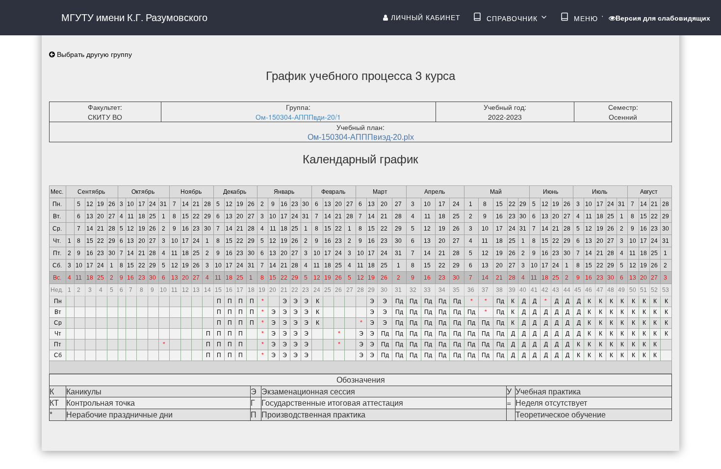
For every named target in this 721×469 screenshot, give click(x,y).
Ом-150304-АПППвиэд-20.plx (361, 137)
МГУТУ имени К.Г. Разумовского (134, 17)
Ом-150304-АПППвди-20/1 (298, 117)
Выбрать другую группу (93, 54)
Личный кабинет (424, 17)
